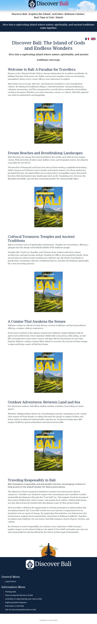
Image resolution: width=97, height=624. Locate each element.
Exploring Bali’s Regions (15, 602)
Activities (57, 14)
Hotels (59, 17)
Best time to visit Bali (14, 606)
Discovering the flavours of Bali (19, 595)
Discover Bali (19, 14)
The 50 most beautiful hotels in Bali (20, 610)
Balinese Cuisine (74, 14)
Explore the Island (39, 14)
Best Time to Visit (44, 17)
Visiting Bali (10, 592)
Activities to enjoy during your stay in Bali (23, 599)
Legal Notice (10, 581)
